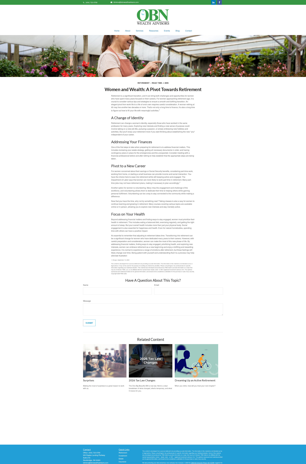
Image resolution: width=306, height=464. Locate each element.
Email (156, 285)
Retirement (123, 452)
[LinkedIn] (213, 2)
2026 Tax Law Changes (142, 380)
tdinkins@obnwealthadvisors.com (126, 2)
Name (85, 285)
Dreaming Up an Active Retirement (195, 380)
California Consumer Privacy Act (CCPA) (202, 463)
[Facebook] (219, 2)
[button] (116, 30)
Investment (123, 455)
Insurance (122, 461)
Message (87, 300)
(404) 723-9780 (91, 2)
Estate (121, 458)
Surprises (88, 380)
